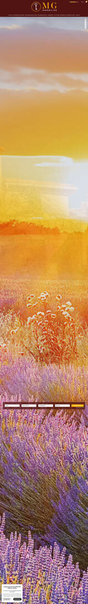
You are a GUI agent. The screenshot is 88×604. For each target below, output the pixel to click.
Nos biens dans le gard (31, 15)
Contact (77, 15)
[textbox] (29, 405)
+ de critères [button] (79, 407)
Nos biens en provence (18, 15)
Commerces (50, 15)
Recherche (77, 405)
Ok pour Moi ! (17, 599)
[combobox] (12, 405)
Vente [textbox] (7, 405)
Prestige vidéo (71, 15)
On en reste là (17, 585)
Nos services (63, 15)
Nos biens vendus (42, 15)
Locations (56, 15)
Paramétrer (7, 599)
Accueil (10, 15)
